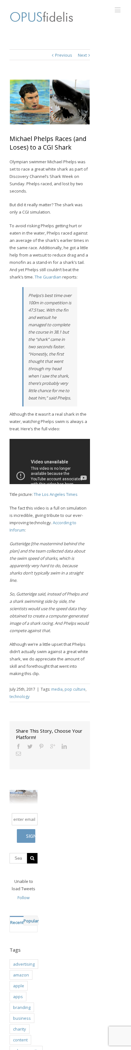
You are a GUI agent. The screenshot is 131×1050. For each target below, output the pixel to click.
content (20, 1040)
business (22, 1018)
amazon (21, 975)
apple (18, 986)
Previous (63, 55)
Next (82, 55)
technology (20, 696)
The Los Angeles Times (56, 494)
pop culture (75, 689)
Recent (17, 922)
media (57, 689)
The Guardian (48, 277)
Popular (31, 921)
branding (22, 1007)
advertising (24, 964)
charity (19, 1029)
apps (18, 996)
